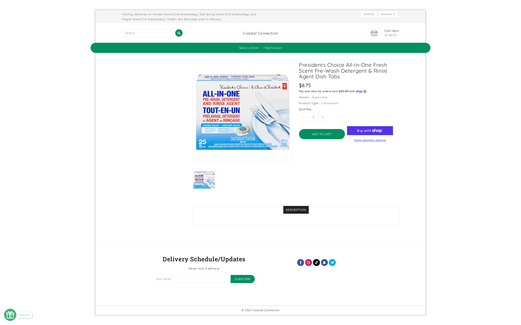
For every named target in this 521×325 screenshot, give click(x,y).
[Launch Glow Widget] (10, 315)
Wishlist (368, 14)
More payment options (370, 140)
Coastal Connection (260, 33)
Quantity (305, 109)
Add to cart (322, 134)
